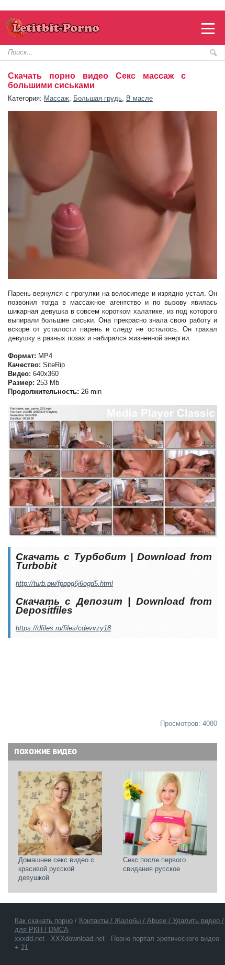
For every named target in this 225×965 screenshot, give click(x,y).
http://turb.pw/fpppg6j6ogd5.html (64, 583)
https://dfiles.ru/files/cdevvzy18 (63, 628)
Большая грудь (97, 98)
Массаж (56, 98)
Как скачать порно (44, 921)
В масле (139, 98)
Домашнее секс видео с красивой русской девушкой (57, 869)
